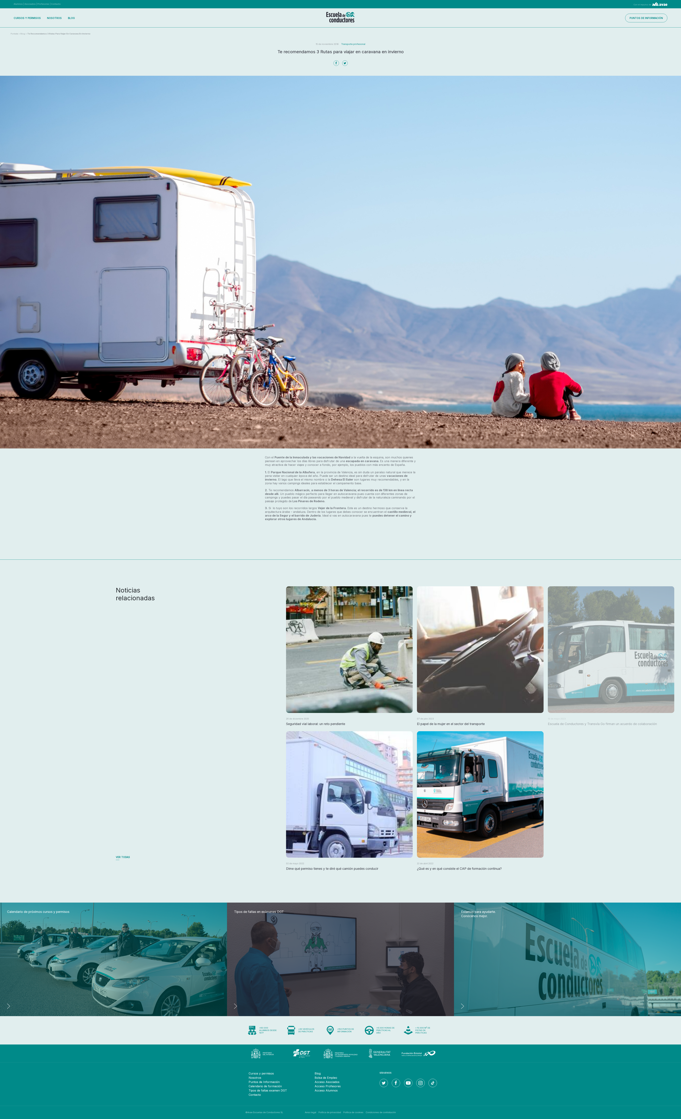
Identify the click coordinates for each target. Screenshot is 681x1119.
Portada (14, 33)
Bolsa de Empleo (326, 1077)
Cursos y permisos (27, 18)
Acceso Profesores (328, 1086)
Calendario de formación (265, 1086)
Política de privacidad (330, 1112)
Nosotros (54, 18)
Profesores (43, 4)
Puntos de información (646, 18)
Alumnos (18, 4)
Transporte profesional (353, 44)
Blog (71, 18)
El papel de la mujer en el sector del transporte (451, 724)
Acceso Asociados (327, 1082)
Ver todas (123, 857)
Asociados (30, 4)
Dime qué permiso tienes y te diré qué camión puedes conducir (332, 868)
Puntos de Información (264, 1082)
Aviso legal (310, 1112)
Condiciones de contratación (381, 1112)
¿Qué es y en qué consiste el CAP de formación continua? (459, 868)
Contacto (56, 4)
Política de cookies (353, 1112)
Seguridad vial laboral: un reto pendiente (315, 724)
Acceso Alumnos (326, 1090)
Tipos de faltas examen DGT (268, 1090)
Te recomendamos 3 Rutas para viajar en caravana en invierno (58, 33)
